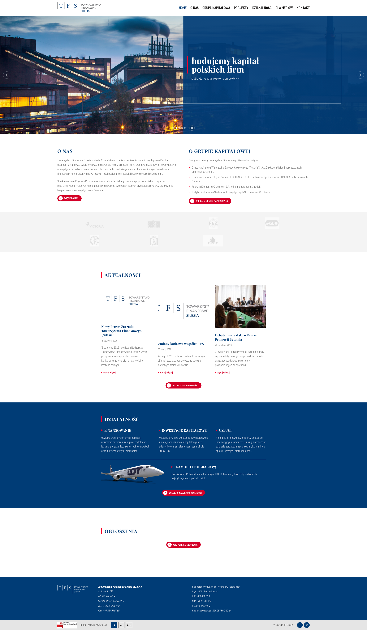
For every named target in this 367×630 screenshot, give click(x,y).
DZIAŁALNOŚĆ (262, 8)
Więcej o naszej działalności (185, 492)
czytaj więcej (109, 372)
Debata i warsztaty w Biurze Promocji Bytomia (236, 337)
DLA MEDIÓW (284, 8)
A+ (121, 625)
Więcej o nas (71, 198)
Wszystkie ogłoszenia (185, 544)
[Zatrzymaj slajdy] (192, 128)
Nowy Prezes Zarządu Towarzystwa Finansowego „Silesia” (121, 331)
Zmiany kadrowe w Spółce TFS (181, 344)
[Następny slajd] (360, 75)
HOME (183, 8)
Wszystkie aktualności (185, 385)
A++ (129, 625)
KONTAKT (303, 8)
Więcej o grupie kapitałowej (212, 201)
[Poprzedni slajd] (6, 75)
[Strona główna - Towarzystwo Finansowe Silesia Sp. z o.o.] (72, 589)
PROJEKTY (241, 8)
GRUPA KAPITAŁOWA (216, 8)
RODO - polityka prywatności (93, 624)
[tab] (173, 128)
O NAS (194, 8)
